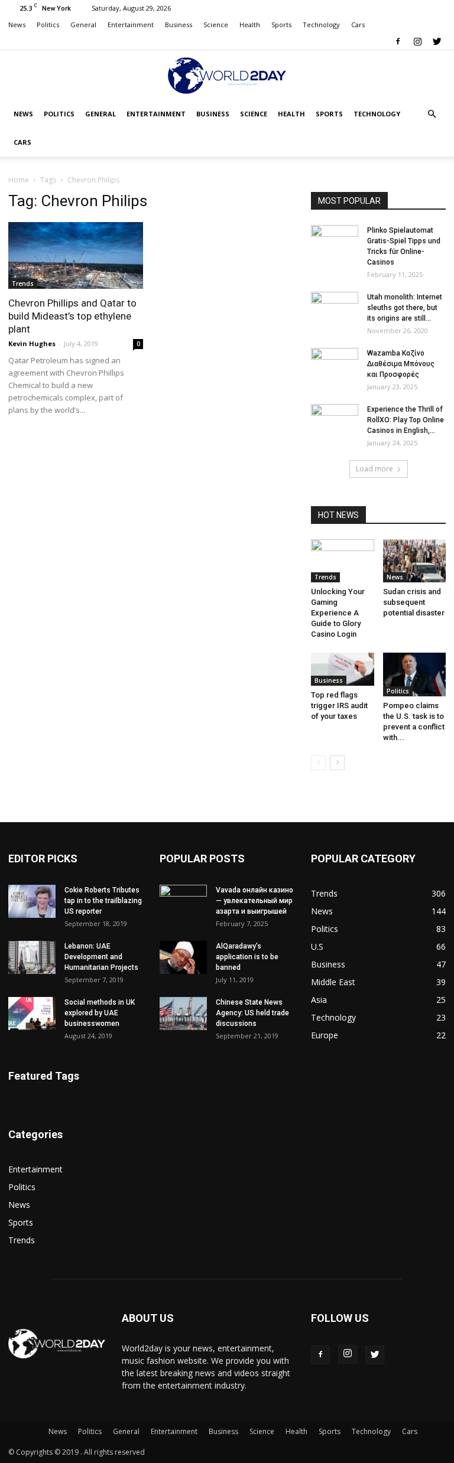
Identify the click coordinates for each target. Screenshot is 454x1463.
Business (178, 24)
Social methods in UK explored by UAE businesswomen (99, 1013)
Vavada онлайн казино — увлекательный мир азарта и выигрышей (254, 900)
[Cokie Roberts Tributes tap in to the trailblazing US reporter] (32, 901)
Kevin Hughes (32, 343)
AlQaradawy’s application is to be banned (247, 957)
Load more (374, 469)
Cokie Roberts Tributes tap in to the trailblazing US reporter (103, 900)
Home (18, 180)
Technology (321, 24)
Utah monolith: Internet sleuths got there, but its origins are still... (404, 307)
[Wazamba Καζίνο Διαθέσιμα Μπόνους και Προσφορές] (334, 364)
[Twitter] (437, 41)
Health (249, 24)
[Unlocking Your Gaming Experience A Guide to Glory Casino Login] (342, 560)
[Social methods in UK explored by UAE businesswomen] (32, 1013)
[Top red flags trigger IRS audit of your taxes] (342, 669)
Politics (48, 24)
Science (215, 24)
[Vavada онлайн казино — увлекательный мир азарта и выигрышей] (183, 901)
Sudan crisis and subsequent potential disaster (414, 602)
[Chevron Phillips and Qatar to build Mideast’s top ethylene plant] (75, 255)
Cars (358, 24)
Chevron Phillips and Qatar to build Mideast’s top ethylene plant (72, 316)
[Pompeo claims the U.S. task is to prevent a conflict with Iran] (414, 674)
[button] (431, 114)
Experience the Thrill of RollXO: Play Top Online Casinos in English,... (405, 420)
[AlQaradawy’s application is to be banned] (183, 957)
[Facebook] (398, 41)
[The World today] (227, 75)
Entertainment (131, 24)
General (83, 24)
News (16, 24)
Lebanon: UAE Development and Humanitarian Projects (101, 957)
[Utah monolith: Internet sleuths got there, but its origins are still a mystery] (334, 308)
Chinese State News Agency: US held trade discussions (252, 1013)
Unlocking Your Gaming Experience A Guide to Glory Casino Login (338, 612)
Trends (23, 283)
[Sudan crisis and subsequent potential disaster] (414, 560)
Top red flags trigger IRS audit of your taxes (339, 705)
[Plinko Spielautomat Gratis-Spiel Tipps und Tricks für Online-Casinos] (334, 241)
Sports (281, 24)
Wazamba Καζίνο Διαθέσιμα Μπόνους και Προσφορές (400, 364)
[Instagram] (417, 41)
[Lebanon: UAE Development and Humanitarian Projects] (32, 957)
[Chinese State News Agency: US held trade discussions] (183, 1013)
